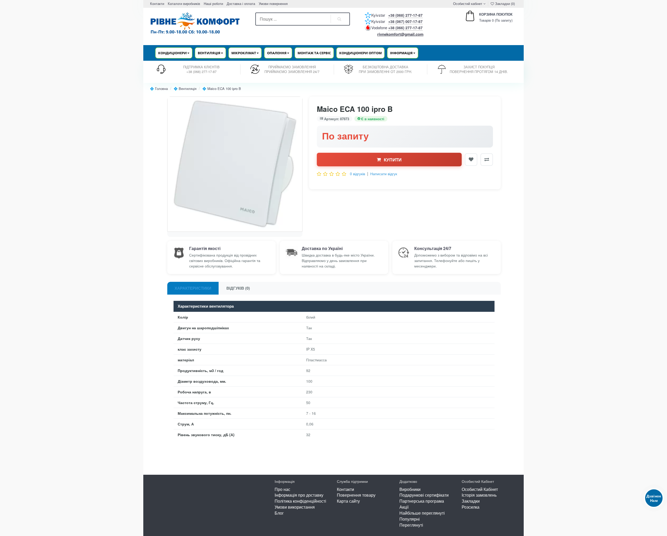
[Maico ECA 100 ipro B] (234, 164)
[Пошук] (339, 19)
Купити (393, 159)
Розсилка (470, 507)
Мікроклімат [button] (243, 53)
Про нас (282, 489)
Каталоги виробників (184, 3)
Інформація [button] (401, 53)
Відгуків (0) (238, 288)
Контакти (157, 3)
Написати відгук (383, 173)
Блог (279, 513)
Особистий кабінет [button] (467, 3)
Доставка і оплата (241, 3)
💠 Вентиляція (185, 88)
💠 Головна (159, 88)
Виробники (410, 489)
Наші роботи (213, 3)
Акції (404, 507)
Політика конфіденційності (300, 501)
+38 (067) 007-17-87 (405, 21)
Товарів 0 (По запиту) (490, 17)
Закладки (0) (504, 3)
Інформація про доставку (299, 495)
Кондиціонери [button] (172, 53)
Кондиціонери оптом (360, 53)
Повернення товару (356, 495)
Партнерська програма (421, 501)
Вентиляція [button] (209, 53)
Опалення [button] (277, 53)
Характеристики (193, 288)
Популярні (409, 519)
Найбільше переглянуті (422, 513)
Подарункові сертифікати (424, 495)
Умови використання (295, 507)
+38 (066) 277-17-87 (405, 27)
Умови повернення (273, 3)
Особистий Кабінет (480, 489)
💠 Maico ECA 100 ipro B (221, 88)
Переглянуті (411, 525)
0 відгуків (357, 173)
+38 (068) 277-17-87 (405, 15)
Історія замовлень (479, 495)
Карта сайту (348, 501)
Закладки (471, 501)
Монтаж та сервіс (314, 53)
